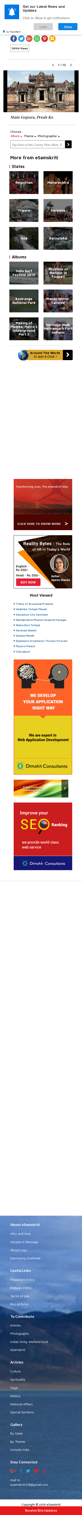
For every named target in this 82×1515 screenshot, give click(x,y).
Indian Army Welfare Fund (29, 1342)
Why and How (20, 1234)
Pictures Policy (21, 1288)
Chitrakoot (23, 651)
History (15, 1396)
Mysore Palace (25, 646)
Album (15, 136)
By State (16, 1433)
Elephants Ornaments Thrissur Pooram (41, 641)
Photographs (19, 1333)
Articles (15, 1325)
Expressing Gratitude (25, 1258)
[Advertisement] (41, 1051)
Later (43, 26)
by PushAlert (13, 31)
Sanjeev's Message (24, 1242)
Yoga (14, 1388)
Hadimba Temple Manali (31, 609)
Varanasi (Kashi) (26, 630)
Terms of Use (19, 1296)
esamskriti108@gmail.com (29, 1484)
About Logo (18, 1250)
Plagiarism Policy (22, 1279)
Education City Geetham (32, 614)
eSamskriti (17, 1350)
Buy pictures (19, 1304)
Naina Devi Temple (28, 625)
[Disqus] (41, 422)
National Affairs (21, 1404)
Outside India (19, 1449)
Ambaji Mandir (25, 635)
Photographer (48, 136)
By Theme (17, 1441)
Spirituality (18, 1379)
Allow (68, 26)
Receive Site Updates (41, 1510)
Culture (15, 1371)
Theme (29, 136)
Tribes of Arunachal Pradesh (34, 604)
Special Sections (22, 1412)
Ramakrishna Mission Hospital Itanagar (41, 620)
